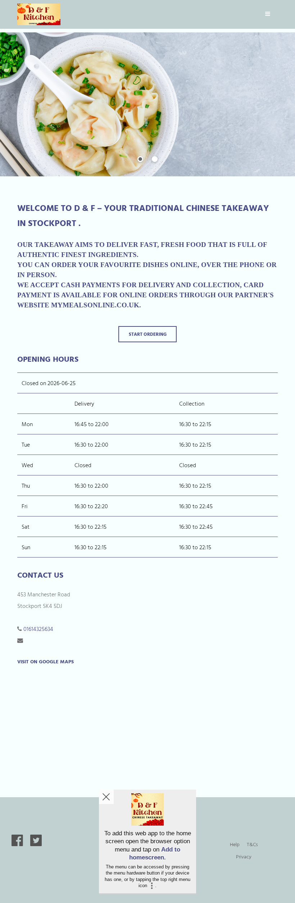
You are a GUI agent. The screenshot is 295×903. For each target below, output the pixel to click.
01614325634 (38, 628)
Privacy (243, 856)
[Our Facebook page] (17, 844)
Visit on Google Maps (45, 661)
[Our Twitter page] (36, 844)
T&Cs (252, 844)
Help (235, 844)
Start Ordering (148, 334)
